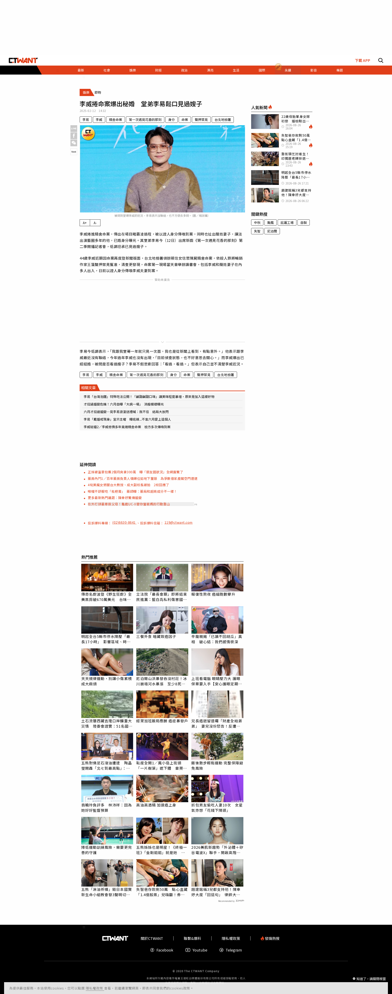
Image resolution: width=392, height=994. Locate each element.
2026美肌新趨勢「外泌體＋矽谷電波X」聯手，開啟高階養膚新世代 (217, 849)
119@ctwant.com (179, 522)
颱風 (270, 222)
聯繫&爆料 (192, 938)
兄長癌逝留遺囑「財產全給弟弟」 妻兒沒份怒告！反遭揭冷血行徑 (216, 723)
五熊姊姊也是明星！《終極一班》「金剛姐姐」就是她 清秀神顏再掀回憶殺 (161, 849)
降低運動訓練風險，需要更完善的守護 (106, 849)
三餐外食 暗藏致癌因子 (156, 636)
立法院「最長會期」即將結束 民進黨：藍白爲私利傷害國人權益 (162, 596)
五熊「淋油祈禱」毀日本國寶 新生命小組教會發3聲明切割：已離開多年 (107, 892)
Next (73, 151)
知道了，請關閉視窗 (371, 978)
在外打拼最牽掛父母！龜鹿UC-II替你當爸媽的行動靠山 (129, 504)
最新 (81, 70)
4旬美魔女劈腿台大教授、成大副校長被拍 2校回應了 (128, 484)
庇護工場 (287, 222)
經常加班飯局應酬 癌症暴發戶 (162, 720)
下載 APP (362, 60)
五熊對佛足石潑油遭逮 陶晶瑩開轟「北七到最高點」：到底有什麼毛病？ (106, 765)
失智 (257, 231)
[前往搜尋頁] (380, 60)
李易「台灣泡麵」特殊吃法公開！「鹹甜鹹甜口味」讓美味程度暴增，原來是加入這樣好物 (149, 396)
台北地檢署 (223, 119)
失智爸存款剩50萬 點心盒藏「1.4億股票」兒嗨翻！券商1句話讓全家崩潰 (161, 892)
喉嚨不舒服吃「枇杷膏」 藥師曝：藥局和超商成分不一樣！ (132, 491)
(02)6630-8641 (124, 522)
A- (95, 222)
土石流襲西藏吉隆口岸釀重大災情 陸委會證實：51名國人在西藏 (107, 723)
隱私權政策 (95, 988)
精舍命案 (115, 119)
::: (57, 70)
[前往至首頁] (23, 60)
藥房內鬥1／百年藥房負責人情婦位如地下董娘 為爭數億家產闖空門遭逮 (143, 478)
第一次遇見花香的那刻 (145, 119)
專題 (339, 70)
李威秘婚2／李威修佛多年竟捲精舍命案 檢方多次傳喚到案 (127, 426)
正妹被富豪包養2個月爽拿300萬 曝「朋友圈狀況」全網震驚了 (135, 471)
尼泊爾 (272, 231)
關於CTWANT (152, 938)
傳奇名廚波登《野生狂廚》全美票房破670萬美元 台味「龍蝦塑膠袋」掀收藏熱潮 (106, 596)
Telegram (234, 950)
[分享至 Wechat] (73, 143)
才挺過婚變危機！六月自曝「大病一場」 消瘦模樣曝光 (124, 404)
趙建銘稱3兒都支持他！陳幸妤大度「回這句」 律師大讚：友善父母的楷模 (215, 892)
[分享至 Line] (73, 128)
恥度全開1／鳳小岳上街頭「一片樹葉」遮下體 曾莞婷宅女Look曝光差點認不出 (161, 765)
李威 (99, 119)
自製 (303, 222)
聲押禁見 (201, 119)
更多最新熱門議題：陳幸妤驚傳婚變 (115, 497)
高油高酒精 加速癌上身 (156, 804)
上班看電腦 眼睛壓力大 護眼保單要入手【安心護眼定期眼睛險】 (216, 681)
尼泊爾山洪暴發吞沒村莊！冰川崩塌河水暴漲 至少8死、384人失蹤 (161, 681)
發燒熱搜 (272, 938)
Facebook (164, 950)
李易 (85, 119)
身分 (171, 119)
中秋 (257, 222)
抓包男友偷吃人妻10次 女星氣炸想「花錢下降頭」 (217, 807)
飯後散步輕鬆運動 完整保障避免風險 (217, 765)
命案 (185, 119)
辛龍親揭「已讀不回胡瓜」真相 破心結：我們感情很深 (216, 639)
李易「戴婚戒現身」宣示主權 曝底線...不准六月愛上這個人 (127, 419)
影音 (313, 70)
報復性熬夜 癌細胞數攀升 (213, 594)
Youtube (200, 950)
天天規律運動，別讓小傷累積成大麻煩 (106, 681)
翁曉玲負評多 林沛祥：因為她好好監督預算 (106, 807)
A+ (85, 222)
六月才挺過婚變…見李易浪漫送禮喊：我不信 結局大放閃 (126, 411)
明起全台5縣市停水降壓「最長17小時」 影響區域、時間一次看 (106, 639)
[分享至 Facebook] (73, 135)
